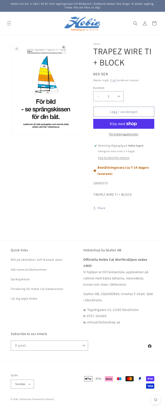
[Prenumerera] (83, 346)
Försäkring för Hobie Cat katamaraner (37, 289)
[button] (9, 23)
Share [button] (101, 208)
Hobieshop (26, 399)
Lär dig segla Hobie (24, 298)
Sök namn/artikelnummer (29, 269)
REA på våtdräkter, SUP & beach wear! (37, 260)
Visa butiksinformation (114, 158)
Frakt (113, 80)
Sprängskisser (20, 279)
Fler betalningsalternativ (124, 134)
